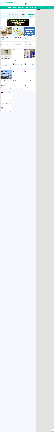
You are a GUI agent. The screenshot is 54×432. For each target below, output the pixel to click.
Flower (25, 49)
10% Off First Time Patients (5, 80)
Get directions (4, 39)
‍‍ (32, 7)
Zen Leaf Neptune (5, 65)
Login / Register (46, 2)
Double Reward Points (28, 80)
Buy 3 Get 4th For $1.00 (17, 80)
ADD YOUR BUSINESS (9, 2)
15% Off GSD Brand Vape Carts (17, 37)
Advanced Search (32, 16)
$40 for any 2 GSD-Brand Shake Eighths (5, 102)
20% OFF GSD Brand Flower (5, 37)
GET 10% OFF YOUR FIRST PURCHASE (29, 37)
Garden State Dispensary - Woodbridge (5, 44)
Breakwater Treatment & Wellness (19, 64)
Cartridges (2, 49)
